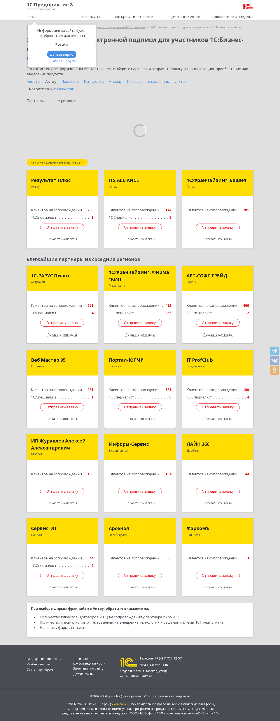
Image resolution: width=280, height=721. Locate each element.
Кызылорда (94, 81)
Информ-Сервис (129, 444)
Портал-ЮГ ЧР (126, 360)
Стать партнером (40, 669)
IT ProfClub (200, 360)
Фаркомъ (198, 528)
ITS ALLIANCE (124, 180)
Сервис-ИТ (44, 528)
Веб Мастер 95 (48, 360)
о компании (119, 704)
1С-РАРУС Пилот (50, 276)
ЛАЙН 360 (198, 444)
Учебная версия (39, 664)
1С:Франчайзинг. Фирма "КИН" (139, 275)
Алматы (33, 81)
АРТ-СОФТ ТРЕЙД (207, 276)
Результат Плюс (51, 180)
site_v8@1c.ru (158, 665)
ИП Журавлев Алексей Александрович (58, 444)
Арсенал (119, 528)
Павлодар (70, 81)
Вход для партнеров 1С (44, 659)
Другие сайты (83, 674)
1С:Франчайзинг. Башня (216, 180)
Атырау (115, 81)
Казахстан (65, 88)
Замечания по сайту (88, 668)
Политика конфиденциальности (89, 661)
